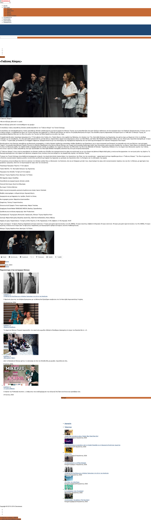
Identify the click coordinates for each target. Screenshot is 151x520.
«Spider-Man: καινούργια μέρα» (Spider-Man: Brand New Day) (81, 436)
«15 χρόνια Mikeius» (9, 388)
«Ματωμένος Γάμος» (9, 358)
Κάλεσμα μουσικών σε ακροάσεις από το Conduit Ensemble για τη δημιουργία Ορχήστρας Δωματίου (92, 445)
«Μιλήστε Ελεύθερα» (9, 327)
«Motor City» (68, 454)
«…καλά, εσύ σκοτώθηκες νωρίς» (10, 519)
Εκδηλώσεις (10, 10)
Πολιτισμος (6, 7)
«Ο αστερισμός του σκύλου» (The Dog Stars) (77, 500)
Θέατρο (9, 14)
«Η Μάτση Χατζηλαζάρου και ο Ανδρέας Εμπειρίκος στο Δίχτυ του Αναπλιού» (25, 296)
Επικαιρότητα (7, 22)
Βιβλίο (9, 12)
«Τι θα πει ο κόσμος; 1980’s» (9, 517)
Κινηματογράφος (11, 15)
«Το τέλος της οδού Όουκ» (72, 482)
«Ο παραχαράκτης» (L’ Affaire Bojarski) (75, 463)
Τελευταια (68, 427)
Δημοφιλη (68, 423)
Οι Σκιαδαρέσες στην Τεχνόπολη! (74, 491)
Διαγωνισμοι (7, 19)
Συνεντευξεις (7, 20)
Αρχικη (5, 5)
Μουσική (9, 9)
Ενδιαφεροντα (7, 17)
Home (7, 261)
